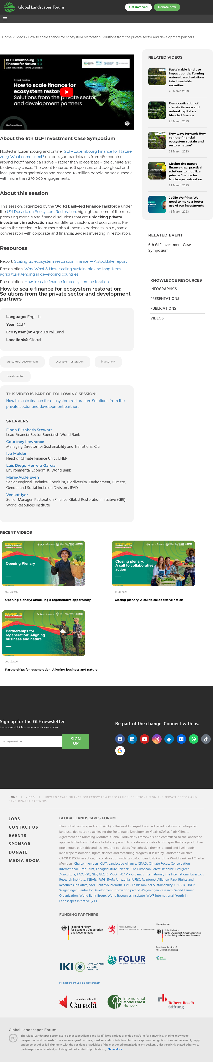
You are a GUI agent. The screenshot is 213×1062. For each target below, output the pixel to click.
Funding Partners (78, 914)
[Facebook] (120, 739)
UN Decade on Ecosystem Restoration (41, 211)
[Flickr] (181, 739)
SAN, (93, 885)
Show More (115, 1049)
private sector (15, 376)
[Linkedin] (132, 739)
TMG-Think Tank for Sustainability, (149, 885)
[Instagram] (157, 739)
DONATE (18, 852)
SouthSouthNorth (109, 885)
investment (108, 361)
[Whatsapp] (193, 739)
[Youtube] (144, 739)
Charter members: (86, 863)
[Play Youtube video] (67, 92)
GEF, (95, 874)
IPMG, (102, 880)
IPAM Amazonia (118, 880)
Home (7, 37)
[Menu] (5, 19)
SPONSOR (20, 844)
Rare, (174, 880)
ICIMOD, (112, 874)
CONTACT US (23, 827)
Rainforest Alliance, (156, 880)
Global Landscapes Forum (41, 7)
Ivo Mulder (16, 453)
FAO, (81, 874)
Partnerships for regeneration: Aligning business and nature (51, 669)
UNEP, (191, 885)
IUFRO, (136, 880)
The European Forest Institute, (153, 869)
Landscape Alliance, (123, 863)
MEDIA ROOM (24, 860)
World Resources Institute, (127, 896)
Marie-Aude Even (22, 477)
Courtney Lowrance (25, 441)
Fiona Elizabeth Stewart (29, 430)
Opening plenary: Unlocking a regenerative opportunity (48, 600)
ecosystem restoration (70, 361)
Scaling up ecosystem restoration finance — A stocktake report (70, 261)
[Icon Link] (120, 750)
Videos (19, 37)
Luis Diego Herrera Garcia (31, 465)
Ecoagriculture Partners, (113, 869)
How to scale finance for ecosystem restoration (67, 281)
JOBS (14, 819)
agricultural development (22, 361)
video (30, 797)
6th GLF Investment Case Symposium (169, 248)
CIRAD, (143, 863)
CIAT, (104, 863)
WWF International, (160, 896)
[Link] (9, 7)
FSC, (88, 874)
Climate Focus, (160, 863)
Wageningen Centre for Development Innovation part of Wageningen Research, (116, 890)
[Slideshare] (169, 739)
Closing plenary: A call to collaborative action (149, 600)
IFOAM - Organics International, (142, 874)
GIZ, (102, 874)
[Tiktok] (206, 739)
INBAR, (92, 880)
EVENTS (17, 835)
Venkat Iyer (17, 495)
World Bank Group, (93, 896)
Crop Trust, (87, 869)
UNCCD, (180, 885)
